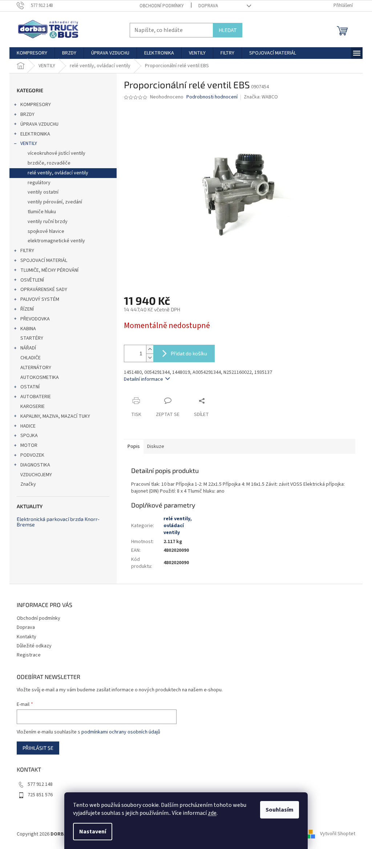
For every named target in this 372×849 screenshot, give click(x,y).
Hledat (227, 30)
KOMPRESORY (35, 104)
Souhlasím (280, 810)
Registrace (29, 655)
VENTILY (28, 143)
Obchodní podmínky (162, 6)
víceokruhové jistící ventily (56, 153)
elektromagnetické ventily (56, 240)
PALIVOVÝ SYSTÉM (39, 299)
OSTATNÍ (30, 387)
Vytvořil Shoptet (337, 834)
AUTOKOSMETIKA (39, 377)
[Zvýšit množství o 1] (149, 349)
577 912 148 (40, 784)
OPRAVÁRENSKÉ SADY (43, 289)
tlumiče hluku (42, 211)
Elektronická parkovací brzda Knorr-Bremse (58, 521)
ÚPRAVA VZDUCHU (39, 124)
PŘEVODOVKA (35, 319)
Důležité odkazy (34, 646)
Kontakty (26, 636)
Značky (28, 484)
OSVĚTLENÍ (32, 280)
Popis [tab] (134, 446)
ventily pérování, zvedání (55, 202)
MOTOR (28, 445)
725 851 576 (40, 795)
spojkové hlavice (46, 231)
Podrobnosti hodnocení (212, 97)
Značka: (261, 97)
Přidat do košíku (189, 353)
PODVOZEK (32, 455)
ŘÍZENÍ (27, 309)
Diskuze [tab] (155, 446)
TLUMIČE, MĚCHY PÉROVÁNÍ (49, 270)
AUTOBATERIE (35, 396)
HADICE (28, 426)
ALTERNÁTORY (35, 367)
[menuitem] (31, 53)
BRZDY (27, 114)
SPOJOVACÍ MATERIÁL (43, 260)
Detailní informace (143, 379)
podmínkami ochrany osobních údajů (120, 732)
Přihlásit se (38, 748)
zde (212, 813)
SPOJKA (29, 435)
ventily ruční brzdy (48, 221)
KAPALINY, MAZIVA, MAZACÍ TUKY (55, 416)
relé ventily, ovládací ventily (58, 173)
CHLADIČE (30, 357)
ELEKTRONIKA (35, 134)
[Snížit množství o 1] (149, 357)
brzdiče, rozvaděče (49, 163)
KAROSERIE (32, 406)
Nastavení (92, 832)
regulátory (39, 182)
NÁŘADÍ (28, 348)
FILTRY (27, 250)
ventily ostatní (43, 192)
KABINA (28, 328)
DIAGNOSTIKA (35, 465)
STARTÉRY (31, 338)
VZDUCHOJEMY (36, 474)
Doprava (208, 6)
